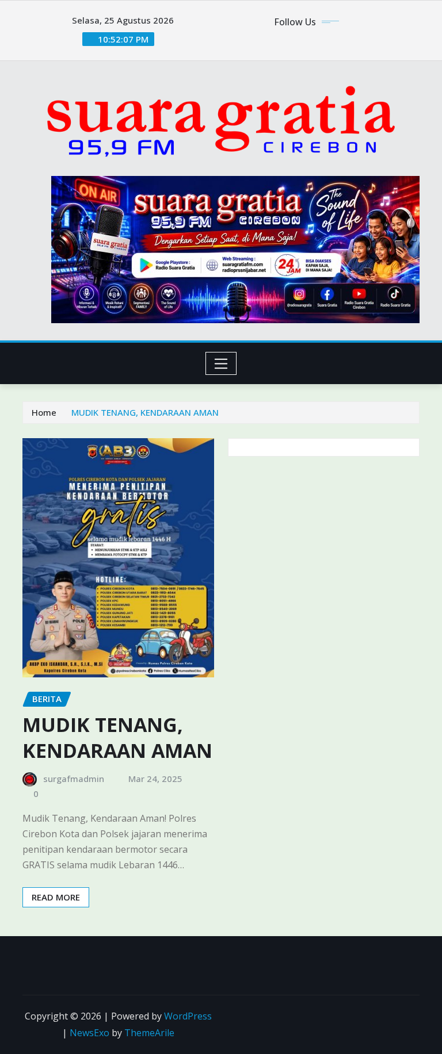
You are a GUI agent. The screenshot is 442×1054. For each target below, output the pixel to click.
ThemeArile (149, 1032)
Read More (56, 897)
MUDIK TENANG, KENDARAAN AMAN (145, 412)
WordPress (188, 1016)
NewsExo (89, 1032)
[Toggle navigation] (221, 363)
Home (44, 412)
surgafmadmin (73, 778)
